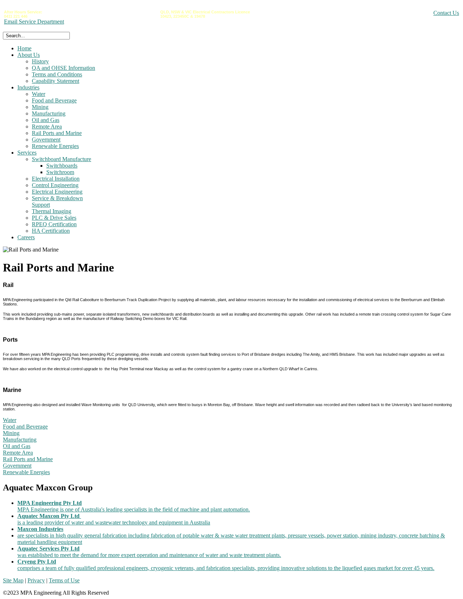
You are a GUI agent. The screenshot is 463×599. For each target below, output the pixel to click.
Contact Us (446, 13)
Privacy (36, 580)
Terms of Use (64, 580)
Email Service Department (34, 21)
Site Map (13, 580)
